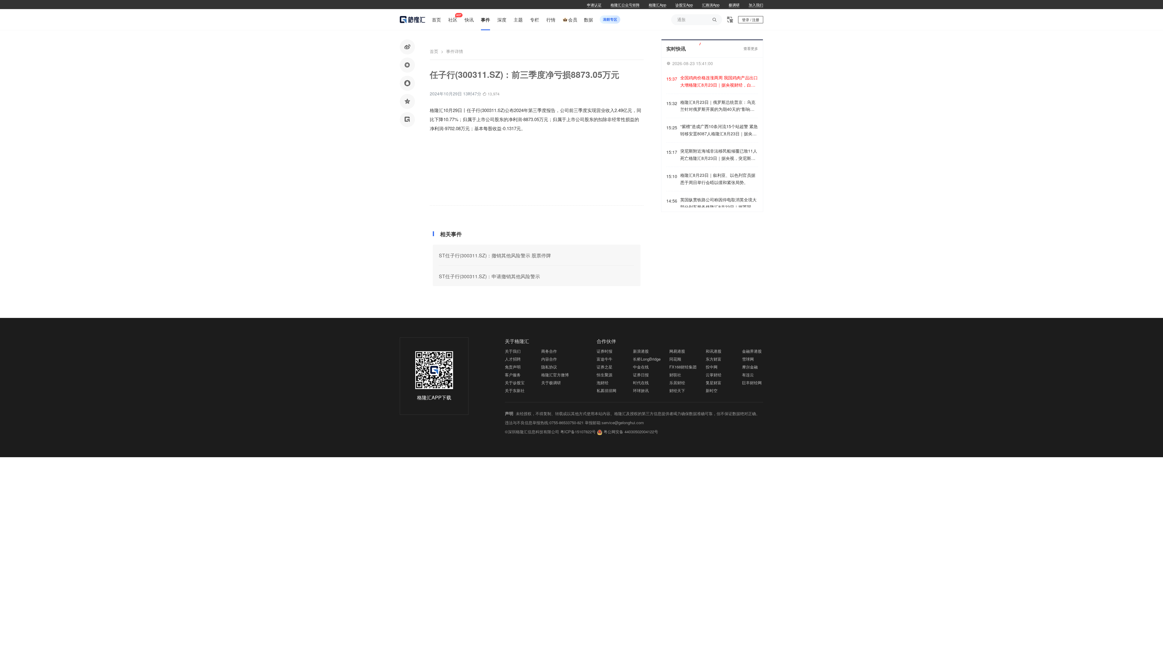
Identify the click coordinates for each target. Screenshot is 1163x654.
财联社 (675, 375)
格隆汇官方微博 (555, 375)
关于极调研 (551, 382)
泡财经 (602, 382)
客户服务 (513, 375)
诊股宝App (684, 4)
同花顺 (675, 359)
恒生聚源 (604, 375)
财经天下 (677, 390)
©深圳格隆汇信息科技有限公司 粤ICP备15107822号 (551, 431)
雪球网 (748, 359)
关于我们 (513, 351)
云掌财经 (713, 375)
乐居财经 (677, 382)
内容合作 (549, 359)
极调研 (734, 4)
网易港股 (677, 351)
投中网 (711, 367)
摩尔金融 (750, 367)
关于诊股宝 (515, 382)
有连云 (748, 375)
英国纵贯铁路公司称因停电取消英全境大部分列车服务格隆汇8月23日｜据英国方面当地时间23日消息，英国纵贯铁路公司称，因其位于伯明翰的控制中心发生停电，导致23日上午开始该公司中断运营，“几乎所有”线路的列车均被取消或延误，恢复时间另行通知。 (718, 204)
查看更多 (751, 49)
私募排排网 (606, 390)
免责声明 (513, 367)
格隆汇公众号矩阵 (625, 4)
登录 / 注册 (750, 19)
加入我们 (756, 4)
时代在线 (641, 382)
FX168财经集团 (683, 367)
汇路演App (711, 4)
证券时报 (604, 351)
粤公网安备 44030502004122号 (631, 431)
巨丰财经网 (752, 382)
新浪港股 (641, 351)
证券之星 (604, 367)
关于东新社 (515, 390)
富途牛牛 (604, 359)
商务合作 (549, 351)
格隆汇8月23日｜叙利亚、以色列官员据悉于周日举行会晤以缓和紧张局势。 (717, 178)
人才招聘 (513, 359)
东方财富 (713, 359)
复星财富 (713, 382)
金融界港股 (752, 351)
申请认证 (594, 4)
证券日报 (641, 375)
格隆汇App (657, 4)
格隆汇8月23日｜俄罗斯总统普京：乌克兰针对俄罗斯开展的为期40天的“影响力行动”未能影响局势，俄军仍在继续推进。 (719, 106)
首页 (434, 51)
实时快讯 (676, 48)
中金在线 (641, 367)
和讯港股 (713, 351)
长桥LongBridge (647, 359)
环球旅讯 (641, 390)
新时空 (711, 390)
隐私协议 (549, 367)
